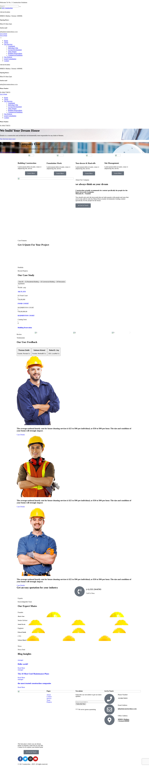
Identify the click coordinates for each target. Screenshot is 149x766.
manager (20, 660)
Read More (21, 668)
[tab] (24, 352)
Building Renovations (15, 53)
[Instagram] (30, 758)
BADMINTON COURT (26, 315)
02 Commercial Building (48, 281)
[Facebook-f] (20, 758)
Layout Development (15, 50)
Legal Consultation (10, 59)
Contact (6, 61)
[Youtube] (35, 758)
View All (21, 281)
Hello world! (23, 664)
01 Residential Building (32, 281)
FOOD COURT (23, 303)
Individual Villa (13, 48)
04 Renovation (61, 281)
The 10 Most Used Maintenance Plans (33, 674)
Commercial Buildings (15, 55)
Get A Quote (3, 33)
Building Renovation (25, 327)
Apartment (11, 46)
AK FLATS (22, 291)
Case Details (21, 435)
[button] (19, 332)
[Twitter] (25, 758)
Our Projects (8, 57)
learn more (12, 139)
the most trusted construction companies (34, 683)
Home (6, 41)
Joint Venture (12, 51)
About (6, 42)
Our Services (8, 44)
